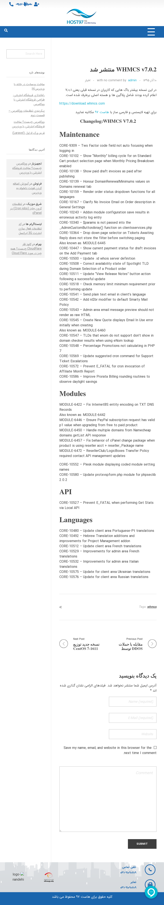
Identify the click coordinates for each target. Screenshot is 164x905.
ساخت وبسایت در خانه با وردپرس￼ (29, 86)
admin (132, 80)
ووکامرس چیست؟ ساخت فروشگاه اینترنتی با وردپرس (28, 124)
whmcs (152, 607)
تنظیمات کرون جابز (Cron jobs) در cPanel (26, 208)
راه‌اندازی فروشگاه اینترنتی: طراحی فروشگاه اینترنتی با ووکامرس (29, 99)
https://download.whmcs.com (82, 103)
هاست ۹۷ (102, 112)
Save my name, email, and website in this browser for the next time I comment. (110, 750)
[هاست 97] (82, 16)
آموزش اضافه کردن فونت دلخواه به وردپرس (27, 188)
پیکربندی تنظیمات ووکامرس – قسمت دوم (27, 113)
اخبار (87, 80)
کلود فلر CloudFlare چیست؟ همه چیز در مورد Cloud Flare (26, 249)
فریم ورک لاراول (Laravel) (28, 133)
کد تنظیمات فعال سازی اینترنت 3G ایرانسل (30, 228)
